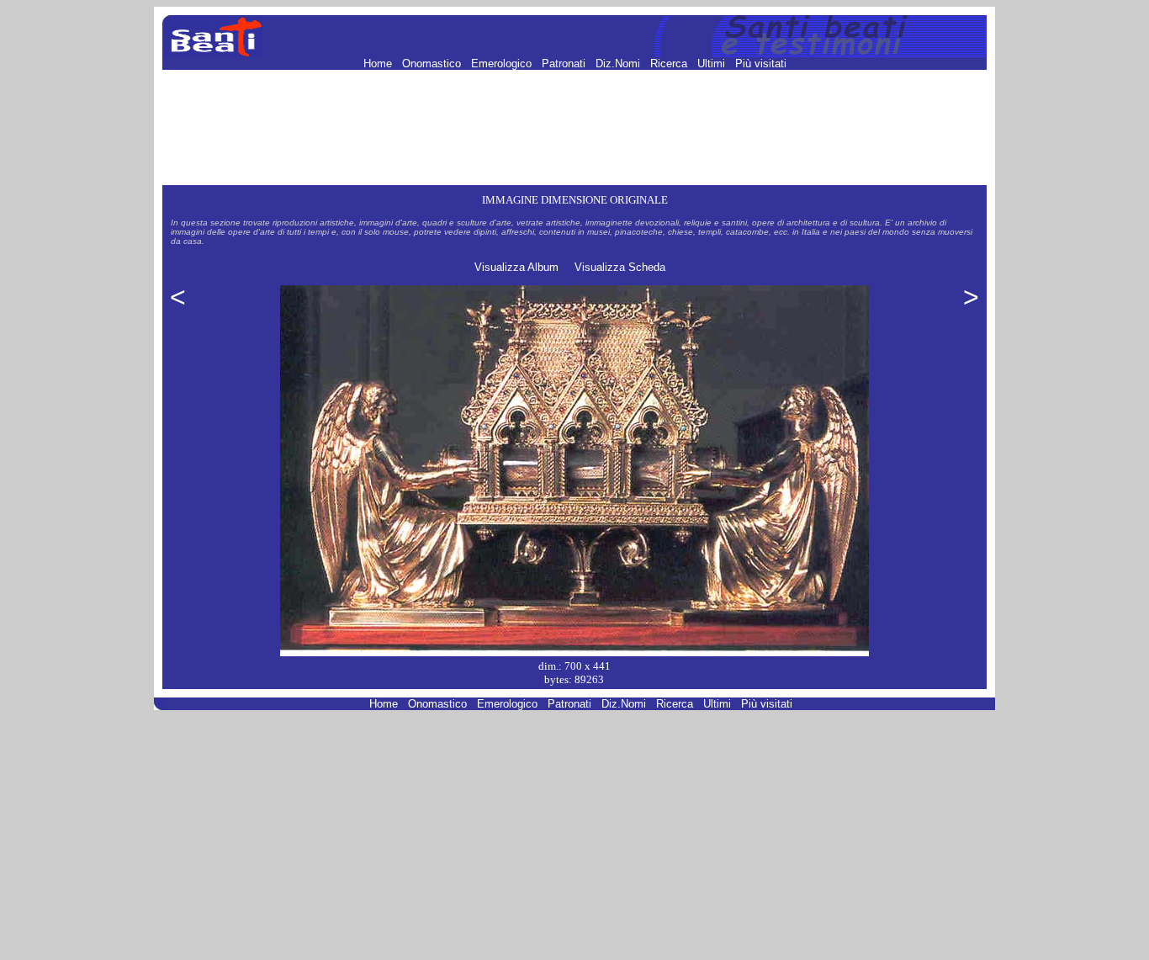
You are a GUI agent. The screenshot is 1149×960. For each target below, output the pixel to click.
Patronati (565, 63)
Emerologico (503, 63)
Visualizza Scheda (619, 267)
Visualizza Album (516, 267)
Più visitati (760, 63)
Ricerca (670, 63)
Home (379, 63)
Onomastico (433, 63)
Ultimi (712, 63)
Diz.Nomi (619, 63)
